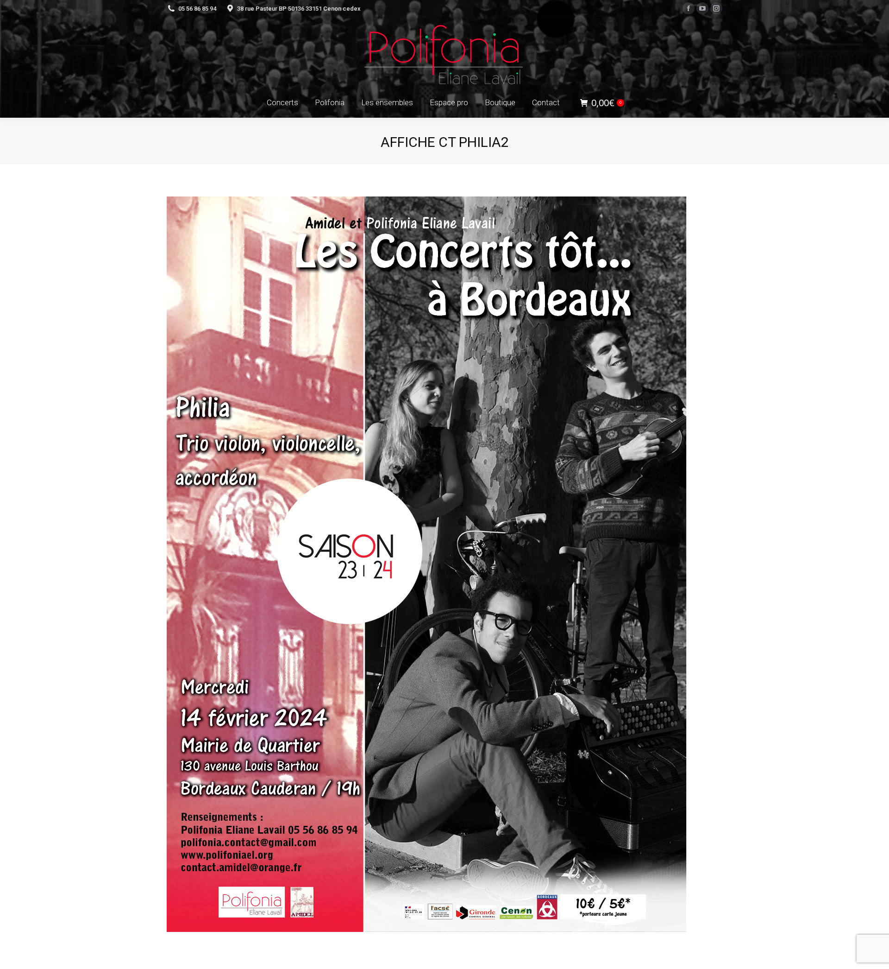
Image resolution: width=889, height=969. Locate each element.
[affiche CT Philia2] (444, 564)
